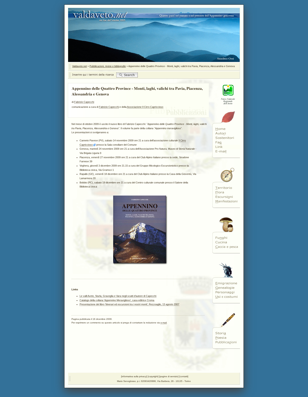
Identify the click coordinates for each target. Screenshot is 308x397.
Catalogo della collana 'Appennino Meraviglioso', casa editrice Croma (117, 300)
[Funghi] (226, 238)
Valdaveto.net (79, 66)
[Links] (226, 147)
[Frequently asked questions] (226, 142)
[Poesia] (226, 338)
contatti (184, 376)
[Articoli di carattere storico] (226, 333)
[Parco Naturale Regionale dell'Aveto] (226, 107)
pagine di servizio (169, 376)
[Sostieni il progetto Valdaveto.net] (226, 138)
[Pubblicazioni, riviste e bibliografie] (226, 342)
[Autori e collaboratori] (226, 133)
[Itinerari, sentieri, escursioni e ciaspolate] (226, 197)
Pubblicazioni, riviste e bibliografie (108, 66)
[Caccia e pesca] (226, 247)
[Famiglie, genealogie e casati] (226, 288)
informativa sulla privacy (134, 376)
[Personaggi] (226, 292)
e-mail (164, 322)
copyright (153, 376)
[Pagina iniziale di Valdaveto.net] (226, 129)
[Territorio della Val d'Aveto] (226, 188)
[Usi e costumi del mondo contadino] (226, 297)
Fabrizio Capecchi (84, 102)
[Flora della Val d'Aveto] (226, 192)
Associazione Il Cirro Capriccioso (145, 107)
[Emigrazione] (226, 283)
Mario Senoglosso (126, 381)
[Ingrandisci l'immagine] (140, 263)
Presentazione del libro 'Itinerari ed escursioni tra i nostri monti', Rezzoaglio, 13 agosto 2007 (129, 304)
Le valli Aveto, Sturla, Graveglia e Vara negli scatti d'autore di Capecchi (118, 296)
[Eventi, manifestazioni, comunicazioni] (226, 201)
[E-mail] (226, 151)
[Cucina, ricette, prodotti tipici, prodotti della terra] (226, 242)
